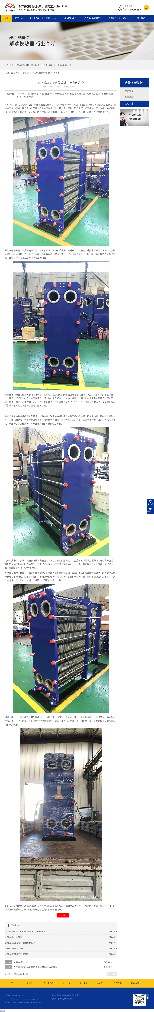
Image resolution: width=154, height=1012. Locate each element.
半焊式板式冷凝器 (22, 65)
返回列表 (111, 973)
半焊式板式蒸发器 (48, 65)
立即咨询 (62, 915)
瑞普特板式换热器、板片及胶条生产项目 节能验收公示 (25, 931)
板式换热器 (34, 18)
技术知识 (129, 91)
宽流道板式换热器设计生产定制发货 (45, 73)
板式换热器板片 (71, 18)
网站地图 (135, 983)
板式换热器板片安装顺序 (14, 948)
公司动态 (26, 73)
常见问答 (129, 97)
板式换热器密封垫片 (93, 18)
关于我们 (118, 983)
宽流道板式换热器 (21, 974)
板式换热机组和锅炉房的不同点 (16, 954)
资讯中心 (127, 18)
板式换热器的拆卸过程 (13, 937)
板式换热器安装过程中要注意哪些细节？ (20, 943)
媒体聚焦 (101, 983)
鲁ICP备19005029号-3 (66, 999)
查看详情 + (108, 962)
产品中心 (19, 18)
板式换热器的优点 (20, 962)
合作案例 (112, 18)
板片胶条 (66, 983)
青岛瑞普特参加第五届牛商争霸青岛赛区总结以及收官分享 (36, 967)
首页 (6, 18)
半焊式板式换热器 (64, 65)
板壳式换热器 (52, 18)
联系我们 (141, 18)
